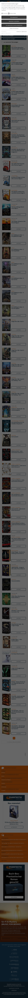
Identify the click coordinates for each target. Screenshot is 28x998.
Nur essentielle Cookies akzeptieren (14, 25)
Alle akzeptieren (14, 17)
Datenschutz (24, 31)
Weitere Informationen (14, 28)
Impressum (18, 31)
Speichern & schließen (14, 21)
